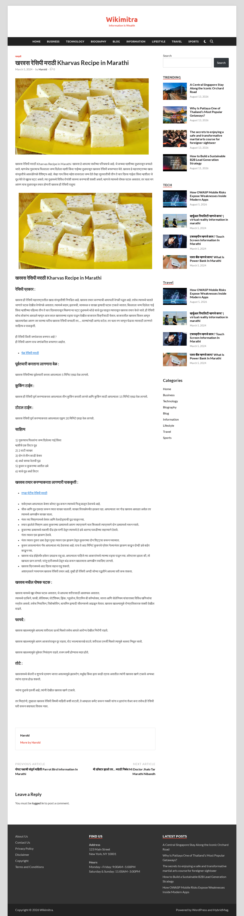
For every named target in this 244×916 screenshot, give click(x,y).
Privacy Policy (24, 848)
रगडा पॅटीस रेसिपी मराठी (34, 493)
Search (167, 55)
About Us (21, 836)
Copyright (22, 860)
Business (53, 41)
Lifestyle (158, 41)
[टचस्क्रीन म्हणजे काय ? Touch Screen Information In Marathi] (175, 237)
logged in (38, 803)
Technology (75, 41)
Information (135, 41)
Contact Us (22, 842)
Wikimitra (122, 19)
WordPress (199, 910)
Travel (177, 41)
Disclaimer (22, 854)
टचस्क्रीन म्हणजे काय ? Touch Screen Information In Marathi (207, 240)
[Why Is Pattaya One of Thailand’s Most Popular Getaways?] (175, 108)
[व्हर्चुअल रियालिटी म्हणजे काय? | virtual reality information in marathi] (175, 216)
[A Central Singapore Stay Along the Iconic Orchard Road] (175, 85)
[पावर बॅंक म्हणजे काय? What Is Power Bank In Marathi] (175, 257)
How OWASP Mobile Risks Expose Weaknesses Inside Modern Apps (208, 195)
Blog (116, 41)
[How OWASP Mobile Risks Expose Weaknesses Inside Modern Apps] (175, 192)
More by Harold (30, 742)
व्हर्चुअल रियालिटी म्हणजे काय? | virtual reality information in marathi (209, 219)
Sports (193, 41)
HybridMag (220, 910)
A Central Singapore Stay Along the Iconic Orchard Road (207, 88)
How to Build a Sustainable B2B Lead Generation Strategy (208, 159)
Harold (43, 69)
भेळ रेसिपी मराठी (30, 353)
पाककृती (18, 56)
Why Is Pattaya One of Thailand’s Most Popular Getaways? (206, 111)
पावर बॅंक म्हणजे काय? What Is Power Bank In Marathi (207, 258)
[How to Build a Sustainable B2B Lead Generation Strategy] (175, 156)
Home (36, 41)
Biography (98, 41)
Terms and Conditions (29, 867)
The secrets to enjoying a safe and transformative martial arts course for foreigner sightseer (207, 137)
